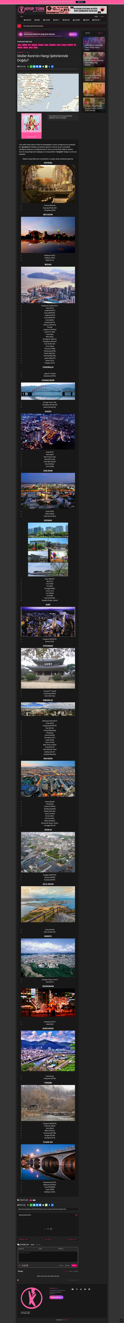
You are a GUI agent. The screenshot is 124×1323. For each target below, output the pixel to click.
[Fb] (89, 1289)
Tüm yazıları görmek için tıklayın (33, 26)
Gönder (74, 1265)
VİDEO (56, 20)
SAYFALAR (96, 20)
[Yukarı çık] (121, 1320)
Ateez (19, 45)
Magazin (20, 47)
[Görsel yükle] (25, 1265)
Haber (46, 45)
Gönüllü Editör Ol (56, 1297)
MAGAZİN (67, 20)
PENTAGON (89, 95)
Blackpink (34, 45)
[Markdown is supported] (20, 1265)
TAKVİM (86, 20)
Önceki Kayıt (72, 1239)
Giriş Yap (67, 1265)
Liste (27, 52)
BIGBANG (24, 45)
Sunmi (30, 47)
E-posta (40, 1248)
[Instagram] (77, 1289)
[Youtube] (73, 1289)
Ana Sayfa (48, 1239)
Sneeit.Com (65, 1319)
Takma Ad (21, 1248)
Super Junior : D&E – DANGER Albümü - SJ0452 (31, 134)
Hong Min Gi (52, 45)
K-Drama (64, 45)
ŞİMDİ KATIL (81, 2)
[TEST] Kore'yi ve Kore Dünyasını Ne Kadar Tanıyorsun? (93, 78)
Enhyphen (41, 45)
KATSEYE (70, 45)
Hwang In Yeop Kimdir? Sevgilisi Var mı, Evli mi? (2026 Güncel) (94, 108)
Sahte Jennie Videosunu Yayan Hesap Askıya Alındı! (94, 47)
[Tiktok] (81, 1289)
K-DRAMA (47, 20)
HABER (38, 20)
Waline (74, 1280)
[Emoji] (23, 1265)
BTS (29, 45)
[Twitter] (85, 1289)
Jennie (58, 45)
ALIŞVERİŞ (77, 20)
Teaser (35, 47)
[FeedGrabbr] (37, 131)
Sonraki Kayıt (24, 1239)
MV (75, 45)
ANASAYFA (28, 20)
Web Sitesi (60, 1248)
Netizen (26, 47)
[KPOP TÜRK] (31, 12)
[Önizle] (27, 1265)
